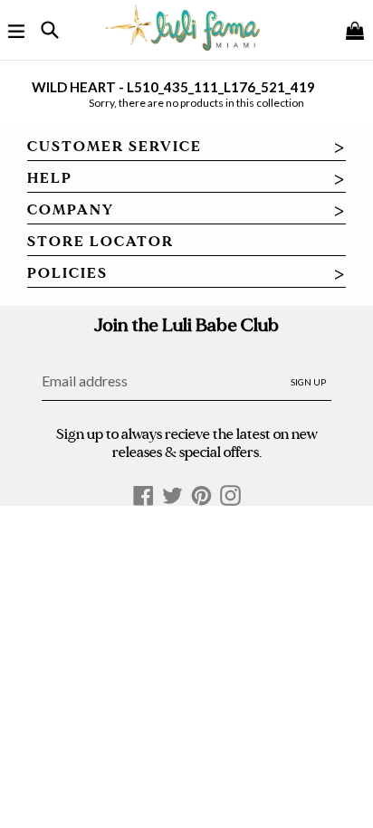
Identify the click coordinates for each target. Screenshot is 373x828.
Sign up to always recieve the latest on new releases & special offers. (187, 442)
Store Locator (100, 242)
